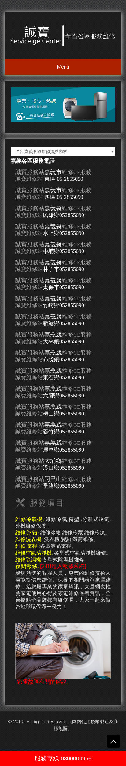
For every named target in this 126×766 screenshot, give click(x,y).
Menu (63, 67)
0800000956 (76, 758)
